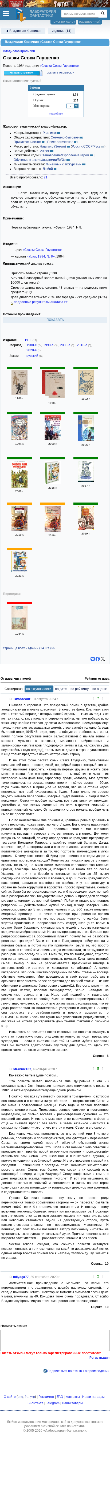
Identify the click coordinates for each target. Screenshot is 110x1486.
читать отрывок (21, 72)
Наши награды (93, 1397)
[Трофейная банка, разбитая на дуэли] (19, 486)
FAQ (60, 1397)
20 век (44, 151)
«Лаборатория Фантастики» (64, 1430)
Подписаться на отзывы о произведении (78, 1371)
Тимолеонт (21, 699)
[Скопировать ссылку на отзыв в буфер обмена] (10, 699)
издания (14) (61, 31)
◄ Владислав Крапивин (23, 31)
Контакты (72, 1397)
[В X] (103, 659)
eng (20, 1397)
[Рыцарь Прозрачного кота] (19, 439)
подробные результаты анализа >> (40, 302)
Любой (48, 169)
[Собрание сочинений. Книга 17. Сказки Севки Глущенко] (52, 439)
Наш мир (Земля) (53, 146)
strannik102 (22, 1069)
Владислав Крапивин (19, 51)
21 (46, 177)
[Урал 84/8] (19, 629)
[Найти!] (102, 14)
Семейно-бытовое (65, 137)
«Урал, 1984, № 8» (41, 256)
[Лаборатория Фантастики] (22, 14)
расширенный (90, 21)
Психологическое (60, 142)
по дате (61, 689)
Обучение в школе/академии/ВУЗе (40, 160)
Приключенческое (27, 142)
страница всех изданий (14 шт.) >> (29, 648)
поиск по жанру (63, 21)
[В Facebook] (98, 659)
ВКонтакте (36, 1403)
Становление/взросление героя (64, 155)
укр (32, 1397)
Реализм (49, 133)
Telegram (53, 1403)
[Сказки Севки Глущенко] (52, 483)
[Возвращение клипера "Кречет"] (56, 386)
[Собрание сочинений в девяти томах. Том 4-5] (85, 394)
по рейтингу (79, 689)
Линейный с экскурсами (63, 164)
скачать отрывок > (60, 72)
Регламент (46, 1397)
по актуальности (38, 689)
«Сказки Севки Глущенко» (59, 66)
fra (27, 1397)
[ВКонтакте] (93, 659)
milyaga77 (21, 1277)
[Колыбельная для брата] (19, 530)
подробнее (56, 113)
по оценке (100, 689)
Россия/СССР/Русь (86, 146)
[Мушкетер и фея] (19, 393)
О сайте (10, 1397)
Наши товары (72, 1403)
